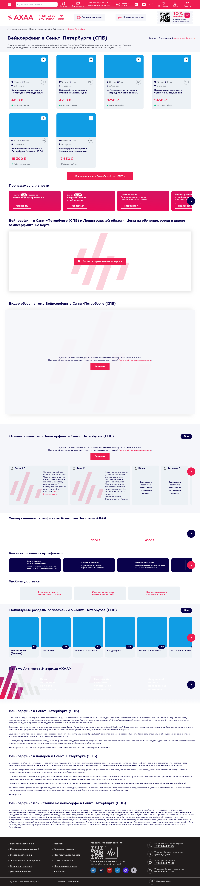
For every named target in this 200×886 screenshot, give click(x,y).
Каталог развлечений (22, 844)
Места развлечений (21, 855)
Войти (175, 6)
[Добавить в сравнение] (43, 59)
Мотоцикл (48, 651)
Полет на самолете (150, 651)
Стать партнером (63, 861)
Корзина (187, 6)
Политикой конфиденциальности (135, 360)
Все (186, 436)
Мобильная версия (68, 882)
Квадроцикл (114, 651)
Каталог (63, 6)
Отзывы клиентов (64, 849)
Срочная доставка (92, 17)
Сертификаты (78, 6)
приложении (184, 21)
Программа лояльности (67, 855)
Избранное (163, 6)
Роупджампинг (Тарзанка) (19, 652)
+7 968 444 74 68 (164, 863)
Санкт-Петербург (76, 29)
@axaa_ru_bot (162, 855)
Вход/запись (163, 882)
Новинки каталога (133, 17)
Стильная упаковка (21, 866)
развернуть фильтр (183, 38)
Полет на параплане (86, 651)
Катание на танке (181, 651)
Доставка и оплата (20, 872)
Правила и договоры (65, 866)
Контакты (59, 872)
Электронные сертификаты (25, 861)
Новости (58, 844)
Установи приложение (103, 861)
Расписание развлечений (24, 849)
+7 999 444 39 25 (100, 6)
